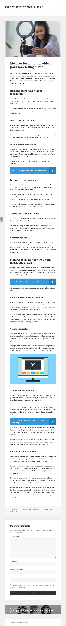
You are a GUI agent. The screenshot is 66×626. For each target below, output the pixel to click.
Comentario (15, 536)
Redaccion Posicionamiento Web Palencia (33, 509)
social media (13, 511)
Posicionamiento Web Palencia (24, 6)
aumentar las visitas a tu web (42, 461)
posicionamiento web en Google (40, 250)
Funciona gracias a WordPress (19, 622)
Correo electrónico (18, 569)
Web (11, 577)
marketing (50, 509)
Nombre (13, 561)
